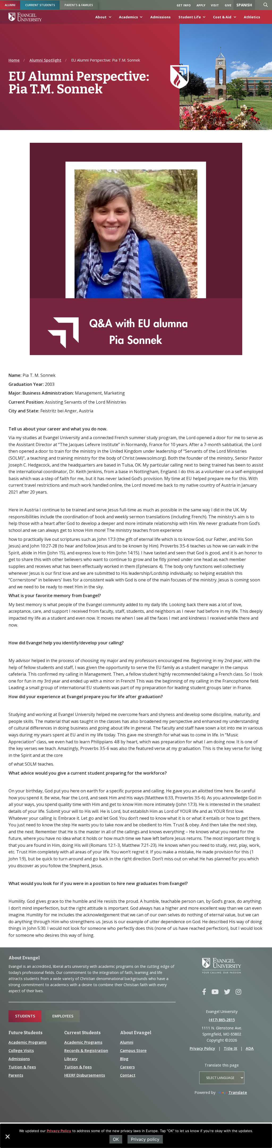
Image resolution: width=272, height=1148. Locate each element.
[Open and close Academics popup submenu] (140, 18)
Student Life (189, 17)
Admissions (160, 17)
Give (228, 5)
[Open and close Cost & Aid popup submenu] (233, 18)
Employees (62, 1015)
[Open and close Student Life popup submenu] (203, 18)
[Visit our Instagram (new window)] (238, 992)
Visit (215, 5)
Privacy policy (145, 1139)
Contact (127, 1075)
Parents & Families (79, 5)
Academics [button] (128, 17)
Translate (237, 1092)
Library (71, 1058)
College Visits (21, 1050)
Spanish (244, 4)
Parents (15, 1075)
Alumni (10, 5)
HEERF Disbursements (84, 1075)
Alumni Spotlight (45, 60)
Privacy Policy (59, 1131)
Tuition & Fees (22, 1066)
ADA (250, 1048)
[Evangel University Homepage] (25, 17)
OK (116, 1139)
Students (25, 1015)
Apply (201, 5)
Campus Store (133, 1050)
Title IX (230, 1048)
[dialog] (136, 1136)
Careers (127, 1066)
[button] (7, 1138)
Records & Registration (86, 1050)
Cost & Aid (222, 17)
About (101, 17)
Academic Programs (27, 1042)
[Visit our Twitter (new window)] (227, 992)
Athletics (252, 17)
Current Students (40, 5)
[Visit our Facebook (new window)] (204, 992)
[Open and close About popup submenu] (108, 18)
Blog (124, 1058)
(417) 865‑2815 (222, 1019)
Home (14, 60)
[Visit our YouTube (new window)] (215, 992)
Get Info (184, 5)
